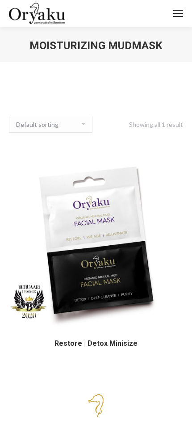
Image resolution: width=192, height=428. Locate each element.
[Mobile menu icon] (178, 13)
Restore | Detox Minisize (96, 343)
